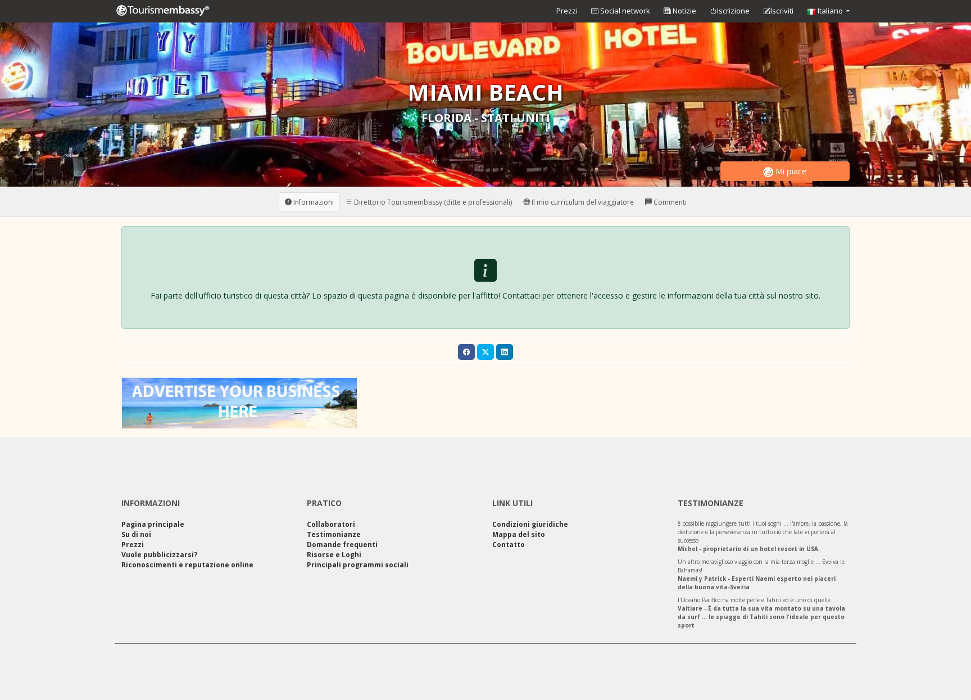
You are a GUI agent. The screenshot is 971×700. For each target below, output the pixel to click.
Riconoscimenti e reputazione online (187, 565)
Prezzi (567, 11)
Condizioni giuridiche (530, 524)
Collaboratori (331, 524)
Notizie (683, 11)
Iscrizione (733, 11)
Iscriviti (781, 11)
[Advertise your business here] (239, 402)
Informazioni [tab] (313, 201)
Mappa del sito (518, 534)
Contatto (508, 544)
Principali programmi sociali (358, 565)
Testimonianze (334, 534)
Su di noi (136, 534)
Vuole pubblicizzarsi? (159, 554)
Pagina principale (152, 524)
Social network (624, 11)
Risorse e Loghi (334, 554)
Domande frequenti (342, 544)
